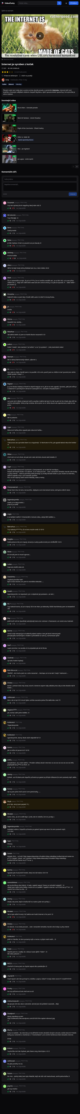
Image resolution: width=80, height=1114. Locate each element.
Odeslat (72, 194)
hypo (9, 841)
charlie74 (10, 976)
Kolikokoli (11, 722)
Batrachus (11, 440)
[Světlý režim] (66, 3)
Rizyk (9, 801)
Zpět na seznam (7, 11)
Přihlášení (73, 3)
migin (9, 514)
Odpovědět (22, 208)
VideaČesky (10, 3)
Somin (9, 853)
